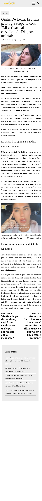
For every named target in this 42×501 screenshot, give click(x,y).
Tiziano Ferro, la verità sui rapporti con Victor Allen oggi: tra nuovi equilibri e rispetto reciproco (20, 361)
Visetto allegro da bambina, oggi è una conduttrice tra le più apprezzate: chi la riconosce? (10, 326)
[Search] (38, 4)
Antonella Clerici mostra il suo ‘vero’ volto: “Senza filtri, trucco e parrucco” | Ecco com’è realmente (32, 326)
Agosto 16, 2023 (19, 40)
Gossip (5, 13)
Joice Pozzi (6, 40)
